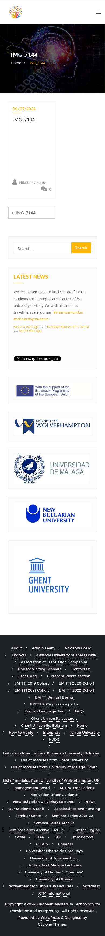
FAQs (79, 711)
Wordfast (91, 886)
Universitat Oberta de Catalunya (54, 851)
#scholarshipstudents (31, 318)
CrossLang (27, 676)
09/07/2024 (24, 108)
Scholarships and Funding (77, 809)
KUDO (54, 739)
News (90, 802)
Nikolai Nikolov (32, 182)
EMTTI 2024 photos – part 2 (54, 704)
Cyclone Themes (52, 924)
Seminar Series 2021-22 (72, 815)
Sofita (20, 837)
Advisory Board (78, 648)
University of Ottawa (54, 879)
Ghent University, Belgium (44, 725)
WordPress (50, 917)
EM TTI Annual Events (54, 697)
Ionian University (85, 732)
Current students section (68, 676)
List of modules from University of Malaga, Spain (54, 767)
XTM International (54, 893)
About (16, 648)
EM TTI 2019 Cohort (31, 683)
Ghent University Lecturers (54, 718)
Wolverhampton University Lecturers (41, 886)
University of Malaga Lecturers (54, 865)
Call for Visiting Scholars (39, 669)
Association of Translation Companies (54, 662)
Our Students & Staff (26, 809)
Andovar (18, 655)
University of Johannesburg (54, 858)
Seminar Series (28, 815)
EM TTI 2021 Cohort (32, 690)
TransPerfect (82, 837)
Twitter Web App (30, 331)
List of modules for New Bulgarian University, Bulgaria (51, 753)
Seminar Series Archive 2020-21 (37, 830)
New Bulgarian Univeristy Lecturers (44, 802)
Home (16, 62)
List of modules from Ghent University (54, 760)
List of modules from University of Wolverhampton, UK (51, 780)
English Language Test (44, 711)
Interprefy (51, 732)
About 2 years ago (26, 327)
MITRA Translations (77, 788)
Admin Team (43, 648)
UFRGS (42, 844)
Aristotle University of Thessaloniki (66, 655)
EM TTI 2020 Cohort (76, 683)
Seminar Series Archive (54, 823)
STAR (39, 837)
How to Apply (21, 732)
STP (57, 837)
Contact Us (81, 669)
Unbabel (65, 844)
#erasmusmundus (68, 312)
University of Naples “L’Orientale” (54, 872)
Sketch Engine (87, 830)
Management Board (32, 788)
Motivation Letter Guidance (54, 795)
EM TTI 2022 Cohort (76, 690)
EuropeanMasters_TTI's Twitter (68, 327)
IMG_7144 (26, 212)
